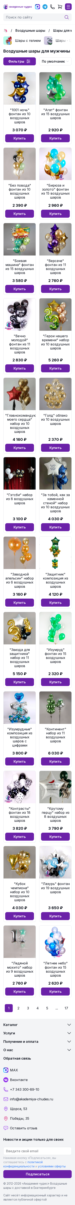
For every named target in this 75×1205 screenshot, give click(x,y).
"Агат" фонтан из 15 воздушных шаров (55, 114)
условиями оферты (52, 1166)
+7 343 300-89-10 (24, 1089)
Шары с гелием (28, 40)
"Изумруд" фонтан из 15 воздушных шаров (55, 656)
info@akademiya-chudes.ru (31, 1099)
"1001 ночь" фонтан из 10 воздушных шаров (19, 116)
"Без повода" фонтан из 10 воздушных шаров (19, 191)
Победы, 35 (19, 1118)
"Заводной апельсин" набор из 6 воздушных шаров (19, 580)
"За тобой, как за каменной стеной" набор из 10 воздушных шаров (55, 503)
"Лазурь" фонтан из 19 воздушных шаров (55, 888)
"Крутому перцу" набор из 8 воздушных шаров (55, 814)
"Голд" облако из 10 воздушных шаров (55, 419)
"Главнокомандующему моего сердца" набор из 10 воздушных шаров (25, 423)
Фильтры (16, 61)
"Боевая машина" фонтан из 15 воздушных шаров (19, 267)
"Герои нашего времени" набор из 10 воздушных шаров (55, 342)
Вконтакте (19, 1080)
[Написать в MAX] (37, 6)
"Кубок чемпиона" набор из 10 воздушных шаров (19, 892)
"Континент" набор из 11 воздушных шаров (55, 735)
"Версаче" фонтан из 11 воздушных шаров (55, 267)
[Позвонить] (52, 6)
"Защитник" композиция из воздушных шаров (55, 580)
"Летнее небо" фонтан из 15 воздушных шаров (55, 969)
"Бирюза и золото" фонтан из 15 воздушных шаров (55, 191)
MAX (14, 1070)
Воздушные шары (30, 30)
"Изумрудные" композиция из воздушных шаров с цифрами (19, 737)
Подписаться (37, 1174)
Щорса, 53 (18, 1109)
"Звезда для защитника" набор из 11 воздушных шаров (20, 658)
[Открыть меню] (68, 6)
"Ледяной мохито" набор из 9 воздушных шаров (19, 969)
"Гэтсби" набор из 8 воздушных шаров (19, 499)
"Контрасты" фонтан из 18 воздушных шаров (19, 814)
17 (66, 1008)
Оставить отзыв (23, 1128)
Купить (20, 138)
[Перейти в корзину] (60, 6)
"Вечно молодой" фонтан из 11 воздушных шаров (19, 344)
